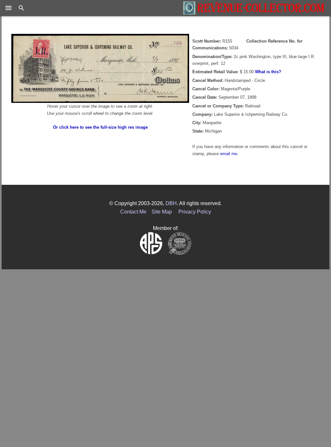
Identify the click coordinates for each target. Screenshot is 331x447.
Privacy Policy (194, 211)
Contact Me (133, 211)
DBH (171, 203)
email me (228, 153)
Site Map (162, 211)
